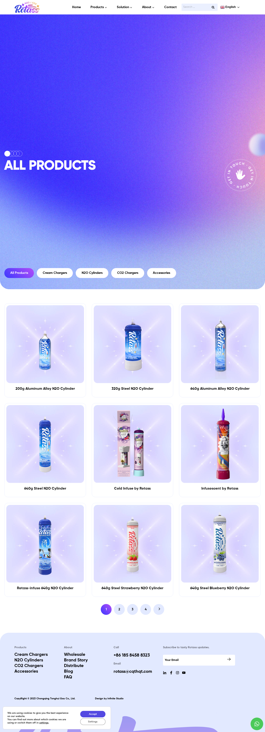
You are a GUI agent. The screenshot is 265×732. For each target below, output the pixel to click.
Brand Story (76, 660)
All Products (19, 273)
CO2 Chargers (127, 273)
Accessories (161, 273)
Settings (93, 721)
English (230, 6)
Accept (93, 714)
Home (76, 7)
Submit (229, 659)
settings (43, 722)
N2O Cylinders (92, 273)
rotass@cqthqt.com (133, 671)
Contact (170, 7)
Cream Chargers (55, 273)
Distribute (74, 666)
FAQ (68, 677)
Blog (68, 671)
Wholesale (74, 654)
